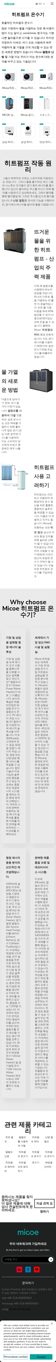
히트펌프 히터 (35, 1139)
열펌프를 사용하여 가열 (23, 1141)
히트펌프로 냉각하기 (23, 1167)
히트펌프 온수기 (23, 1154)
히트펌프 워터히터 (9, 1167)
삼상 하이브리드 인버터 (15, 142)
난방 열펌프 (48, 1139)
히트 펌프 (8, 1139)
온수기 (35, 1162)
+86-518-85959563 (19, 1298)
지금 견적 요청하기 (44, 1204)
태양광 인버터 (48, 1164)
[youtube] (37, 1269)
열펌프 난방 (8, 1154)
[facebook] (28, 1269)
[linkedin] (19, 1269)
